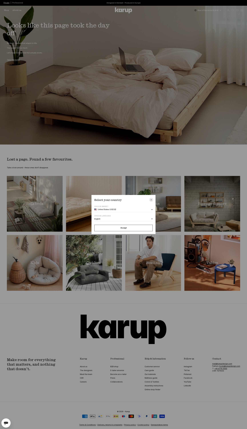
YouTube (187, 382)
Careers (83, 382)
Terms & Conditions (87, 425)
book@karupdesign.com (229, 366)
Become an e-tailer (118, 374)
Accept (123, 228)
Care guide (149, 370)
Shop (6, 10)
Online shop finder (152, 389)
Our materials (150, 374)
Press (112, 378)
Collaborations (116, 382)
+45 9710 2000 (220, 368)
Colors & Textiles (152, 382)
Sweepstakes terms (159, 425)
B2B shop (114, 366)
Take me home (13, 60)
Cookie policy (143, 425)
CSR (81, 378)
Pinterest (187, 374)
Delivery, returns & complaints (109, 425)
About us (16, 10)
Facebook (188, 378)
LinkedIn (187, 386)
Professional (17, 3)
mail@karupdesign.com (222, 364)
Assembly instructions (154, 386)
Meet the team (86, 374)
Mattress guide (151, 378)
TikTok (187, 370)
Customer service (152, 366)
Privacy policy (130, 425)
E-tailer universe (117, 370)
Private (6, 3)
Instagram (188, 366)
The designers (86, 370)
